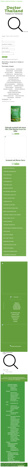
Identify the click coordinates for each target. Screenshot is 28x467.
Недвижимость (15, 317)
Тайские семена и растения (14, 92)
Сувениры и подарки (18, 85)
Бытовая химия (18, 70)
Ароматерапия (9, 70)
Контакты (15, 319)
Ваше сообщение (6, 51)
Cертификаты (19, 69)
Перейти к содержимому (16, 1)
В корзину (16, 133)
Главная (3, 36)
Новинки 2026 (20, 84)
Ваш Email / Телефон (7, 44)
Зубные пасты (9, 74)
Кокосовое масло (20, 75)
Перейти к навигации (6, 1)
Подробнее (21, 465)
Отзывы (15, 321)
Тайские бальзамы (7, 89)
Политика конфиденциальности (19, 377)
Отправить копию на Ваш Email (9, 59)
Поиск (4, 353)
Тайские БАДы (18, 87)
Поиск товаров (5, 369)
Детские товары (9, 72)
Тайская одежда (9, 87)
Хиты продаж (10, 97)
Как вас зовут (5, 48)
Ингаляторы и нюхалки (9, 75)
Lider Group (17, 379)
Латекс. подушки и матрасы (14, 80)
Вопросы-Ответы (15, 316)
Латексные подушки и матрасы (14, 82)
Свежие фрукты (8, 85)
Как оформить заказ (15, 312)
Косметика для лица (13, 77)
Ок (18, 465)
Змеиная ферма (18, 72)
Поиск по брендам (10, 69)
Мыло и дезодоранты (10, 84)
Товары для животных (13, 94)
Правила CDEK (15, 314)
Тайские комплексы (20, 89)
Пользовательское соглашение (7, 378)
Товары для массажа (8, 95)
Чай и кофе (18, 97)
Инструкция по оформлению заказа (20, 378)
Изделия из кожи (18, 74)
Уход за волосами (19, 95)
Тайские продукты (13, 90)
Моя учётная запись (7, 352)
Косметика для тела (14, 79)
